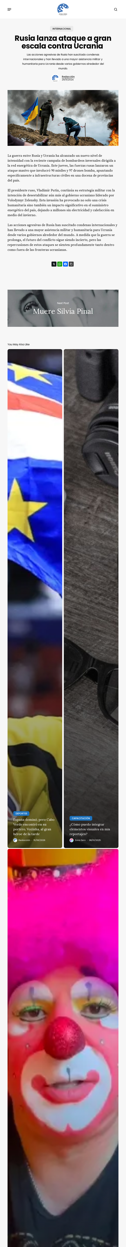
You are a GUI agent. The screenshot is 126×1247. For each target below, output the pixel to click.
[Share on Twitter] (54, 264)
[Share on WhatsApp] (59, 264)
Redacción (68, 76)
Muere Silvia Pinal (63, 308)
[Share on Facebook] (65, 264)
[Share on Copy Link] (71, 264)
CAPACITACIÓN (81, 818)
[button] (9, 9)
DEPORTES (21, 813)
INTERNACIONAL (61, 28)
